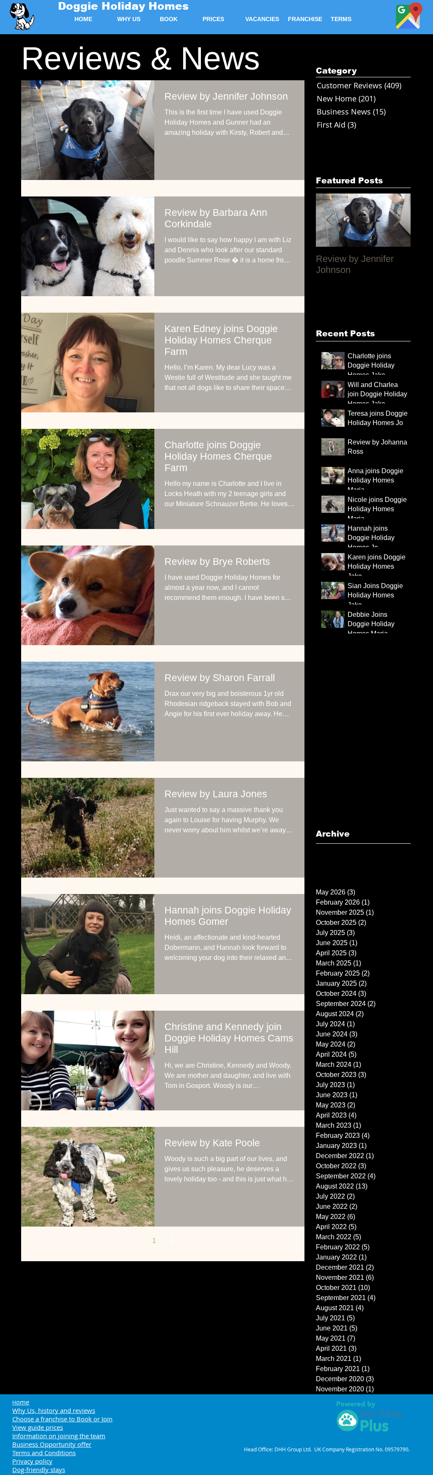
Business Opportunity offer (51, 1444)
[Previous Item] (329, 220)
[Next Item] (397, 220)
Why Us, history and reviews (53, 1410)
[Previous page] (136, 1241)
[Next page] (189, 1241)
